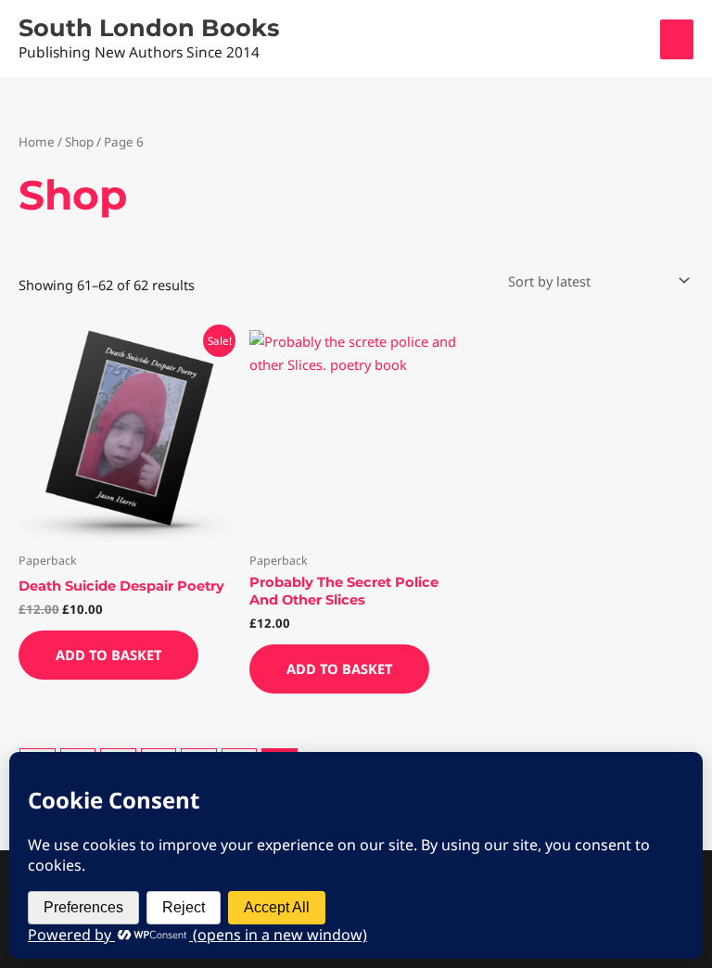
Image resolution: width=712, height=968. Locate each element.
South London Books (149, 27)
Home (37, 142)
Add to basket (108, 654)
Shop (79, 142)
